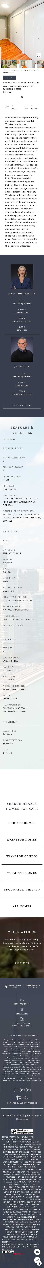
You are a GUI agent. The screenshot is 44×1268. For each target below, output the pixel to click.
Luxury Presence (28, 1102)
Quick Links (22, 1119)
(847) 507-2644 (22, 312)
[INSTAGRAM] (28, 1090)
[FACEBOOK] (16, 1090)
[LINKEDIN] (22, 1090)
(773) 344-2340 (22, 385)
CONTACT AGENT (22, 405)
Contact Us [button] (22, 963)
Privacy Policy (33, 1115)
